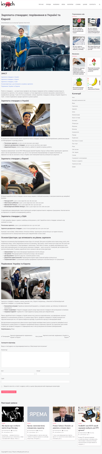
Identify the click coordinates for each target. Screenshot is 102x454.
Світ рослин (75, 149)
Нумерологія (75, 132)
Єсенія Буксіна (6, 430)
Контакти (92, 4)
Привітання (75, 138)
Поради (48, 4)
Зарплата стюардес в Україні (10, 77)
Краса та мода (76, 117)
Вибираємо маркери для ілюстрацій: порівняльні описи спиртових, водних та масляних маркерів (79, 71)
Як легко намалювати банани (93, 88)
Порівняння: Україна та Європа (10, 86)
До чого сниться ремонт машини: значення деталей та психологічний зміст (94, 31)
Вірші (63, 4)
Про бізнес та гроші (77, 140)
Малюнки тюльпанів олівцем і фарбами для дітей (94, 69)
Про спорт (75, 143)
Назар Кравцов (83, 432)
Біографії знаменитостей (78, 100)
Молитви (70, 4)
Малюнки (56, 4)
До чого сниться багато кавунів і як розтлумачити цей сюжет (78, 31)
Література (75, 123)
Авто (73, 97)
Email (39, 371)
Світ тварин (75, 152)
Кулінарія (74, 120)
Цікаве (85, 4)
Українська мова (76, 164)
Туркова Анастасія (24, 23)
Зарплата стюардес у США (9, 81)
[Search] (99, 4)
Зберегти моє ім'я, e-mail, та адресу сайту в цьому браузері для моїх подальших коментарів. (32, 386)
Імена (73, 112)
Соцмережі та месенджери (79, 158)
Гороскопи (75, 106)
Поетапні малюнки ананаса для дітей (78, 88)
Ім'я (2, 371)
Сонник (78, 4)
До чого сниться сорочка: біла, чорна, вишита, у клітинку (79, 48)
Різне (12, 329)
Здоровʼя (74, 109)
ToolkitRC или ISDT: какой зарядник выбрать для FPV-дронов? (88, 428)
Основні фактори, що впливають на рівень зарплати (17, 84)
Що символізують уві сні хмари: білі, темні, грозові (94, 48)
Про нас (41, 4)
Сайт (2, 378)
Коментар (4, 350)
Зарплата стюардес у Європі (10, 79)
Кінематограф (76, 114)
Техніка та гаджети (77, 161)
